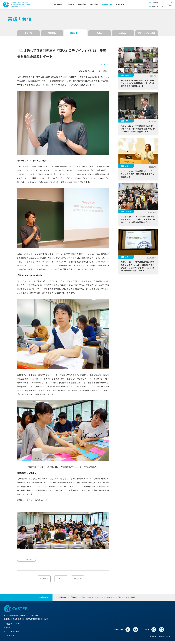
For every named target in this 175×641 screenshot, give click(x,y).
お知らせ (123, 33)
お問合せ (155, 3)
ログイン (155, 6)
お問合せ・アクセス (13, 624)
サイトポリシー (11, 635)
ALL (61, 579)
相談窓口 (9, 627)
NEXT (76, 579)
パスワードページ (12, 631)
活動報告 (52, 33)
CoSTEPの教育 (27, 559)
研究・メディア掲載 (146, 33)
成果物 (99, 33)
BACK (45, 579)
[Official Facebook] (127, 629)
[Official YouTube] (135, 629)
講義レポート (75, 32)
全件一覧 (28, 33)
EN (163, 6)
